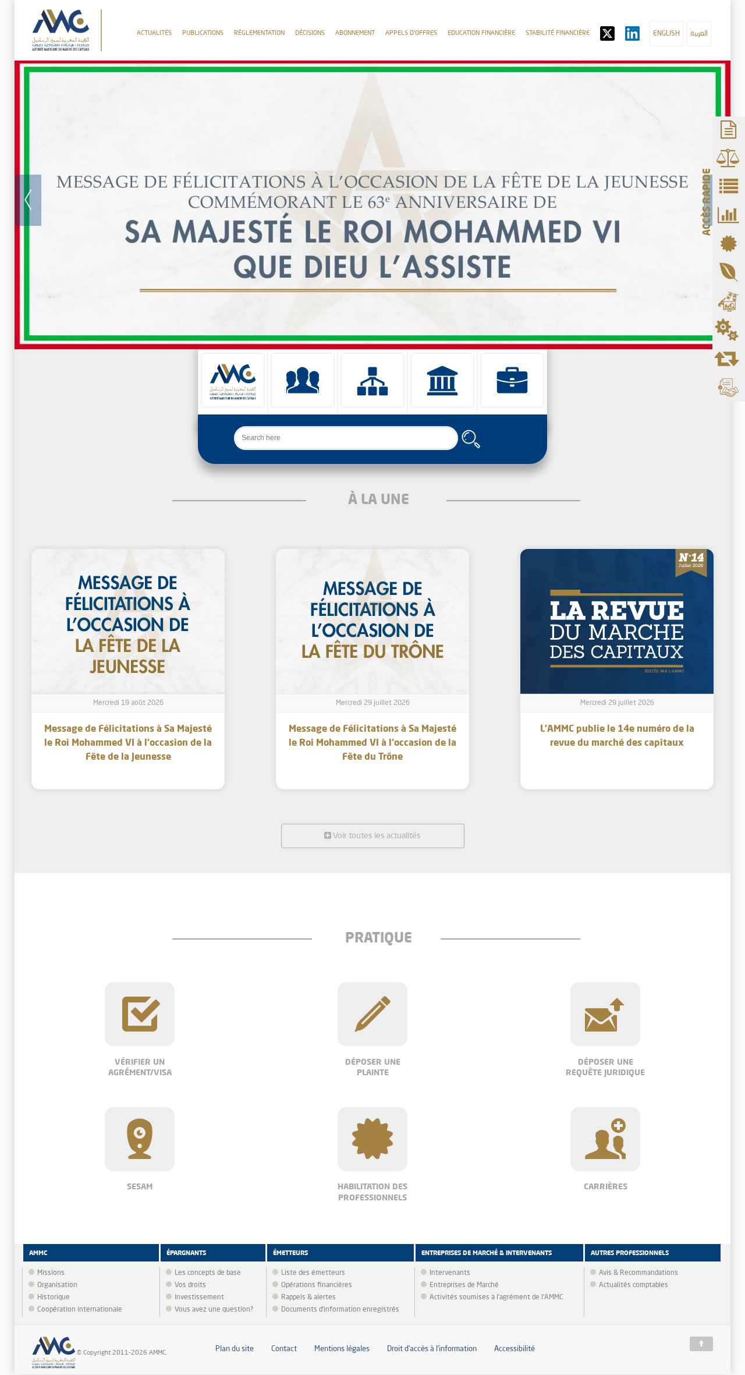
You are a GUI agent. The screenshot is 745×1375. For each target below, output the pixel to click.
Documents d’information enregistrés (340, 1309)
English (666, 33)
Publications (203, 33)
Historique (53, 1297)
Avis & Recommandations (638, 1273)
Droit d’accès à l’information (432, 1349)
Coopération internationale (79, 1309)
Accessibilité (514, 1349)
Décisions (310, 33)
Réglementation (259, 33)
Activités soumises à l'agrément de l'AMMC (496, 1297)
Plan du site (234, 1349)
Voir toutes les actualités (376, 836)
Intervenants (450, 1273)
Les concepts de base (208, 1273)
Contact (284, 1349)
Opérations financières (316, 1285)
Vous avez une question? (214, 1309)
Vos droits (190, 1285)
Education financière (481, 33)
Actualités (154, 33)
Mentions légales (342, 1349)
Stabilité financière (558, 33)
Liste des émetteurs (313, 1273)
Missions (51, 1273)
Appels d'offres (411, 33)
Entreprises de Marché (464, 1285)
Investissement (199, 1297)
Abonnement (355, 33)
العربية (699, 33)
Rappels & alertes (308, 1297)
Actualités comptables (633, 1285)
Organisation (57, 1285)
